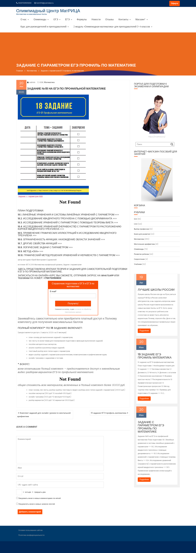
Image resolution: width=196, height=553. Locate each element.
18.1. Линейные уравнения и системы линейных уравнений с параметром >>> (68, 214)
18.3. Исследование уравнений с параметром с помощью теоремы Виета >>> (68, 222)
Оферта (174, 3)
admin (32, 82)
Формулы (82, 19)
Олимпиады (40, 19)
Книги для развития (142, 234)
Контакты (123, 19)
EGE (41, 82)
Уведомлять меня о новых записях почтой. (37, 504)
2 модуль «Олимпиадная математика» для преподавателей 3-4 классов (111, 26)
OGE (135, 224)
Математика (49, 82)
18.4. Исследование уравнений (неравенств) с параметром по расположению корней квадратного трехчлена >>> (69, 228)
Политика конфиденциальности (31, 535)
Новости (96, 19)
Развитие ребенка (141, 254)
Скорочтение (139, 259)
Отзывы (109, 19)
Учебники (138, 264)
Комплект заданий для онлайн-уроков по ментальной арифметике (44, 414)
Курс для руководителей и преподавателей (43, 26)
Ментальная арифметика (144, 244)
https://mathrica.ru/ (156, 136)
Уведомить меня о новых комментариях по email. (40, 498)
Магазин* (140, 19)
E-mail (53, 291)
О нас (24, 19)
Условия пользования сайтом (30, 530)
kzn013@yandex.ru (45, 3)
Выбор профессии (141, 229)
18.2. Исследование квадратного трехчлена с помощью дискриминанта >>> (67, 218)
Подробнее (144, 330)
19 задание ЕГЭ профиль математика (108, 412)
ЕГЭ (67, 19)
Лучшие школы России (156, 290)
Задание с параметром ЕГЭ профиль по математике (151, 427)
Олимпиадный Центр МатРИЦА (48, 11)
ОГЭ (55, 19)
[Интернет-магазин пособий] (157, 179)
